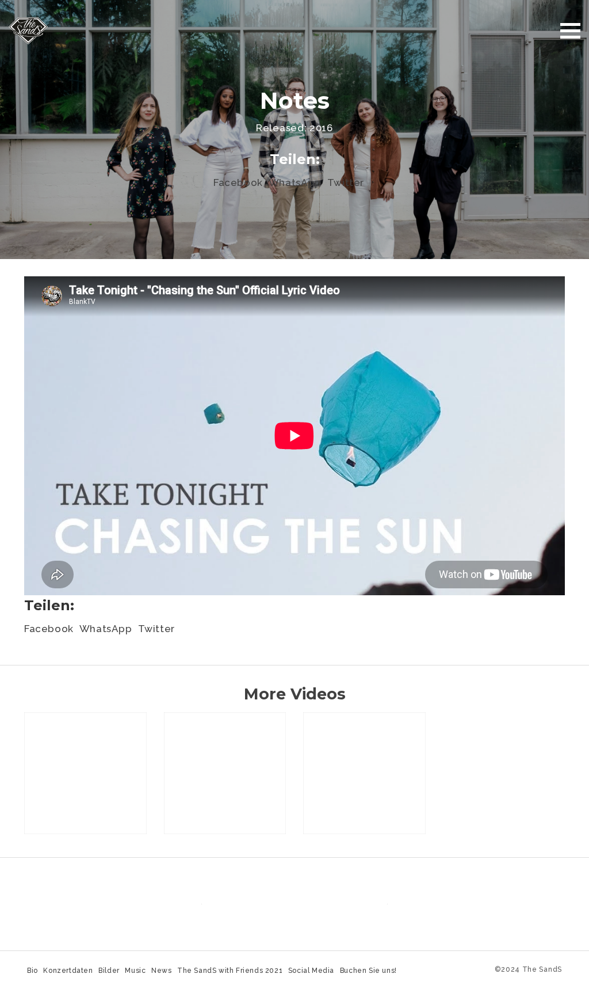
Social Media (311, 971)
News (161, 971)
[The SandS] (28, 30)
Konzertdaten (68, 971)
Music (135, 971)
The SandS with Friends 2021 (229, 971)
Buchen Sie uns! (368, 971)
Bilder (109, 971)
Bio (32, 971)
